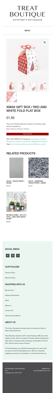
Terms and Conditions (12, 316)
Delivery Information (12, 295)
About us (8, 305)
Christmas (34, 139)
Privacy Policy (10, 273)
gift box (24, 144)
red (29, 144)
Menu (27, 31)
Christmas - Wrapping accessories (35, 141)
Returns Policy (10, 278)
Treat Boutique (27, 13)
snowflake (34, 144)
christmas (17, 144)
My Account (9, 290)
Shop (7, 300)
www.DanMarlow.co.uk (42, 370)
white (44, 144)
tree (39, 144)
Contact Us (9, 310)
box (11, 144)
